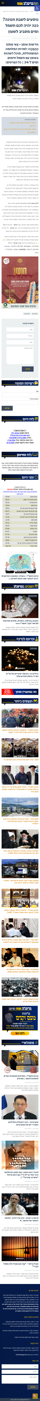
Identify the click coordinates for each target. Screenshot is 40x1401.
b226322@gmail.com (23, 1355)
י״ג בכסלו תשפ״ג (26, 38)
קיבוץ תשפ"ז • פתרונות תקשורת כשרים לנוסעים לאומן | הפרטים (21, 1077)
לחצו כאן (5, 1304)
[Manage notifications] (34, 1395)
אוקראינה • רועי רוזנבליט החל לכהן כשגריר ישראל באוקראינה (23, 1123)
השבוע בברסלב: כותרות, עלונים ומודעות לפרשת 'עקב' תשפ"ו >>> (20, 622)
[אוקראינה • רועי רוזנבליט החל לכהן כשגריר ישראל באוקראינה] (20, 1106)
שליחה (7, 408)
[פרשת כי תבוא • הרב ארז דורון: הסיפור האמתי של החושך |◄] (20, 1204)
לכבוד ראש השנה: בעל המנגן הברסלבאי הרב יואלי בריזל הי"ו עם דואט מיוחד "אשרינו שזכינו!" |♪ (21, 1175)
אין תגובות (15, 38)
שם (37, 391)
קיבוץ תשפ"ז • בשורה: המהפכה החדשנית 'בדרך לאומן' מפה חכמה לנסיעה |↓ (20, 577)
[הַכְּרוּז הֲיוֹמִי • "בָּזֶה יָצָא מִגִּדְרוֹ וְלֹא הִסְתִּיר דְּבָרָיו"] (20, 1248)
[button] (37, 8)
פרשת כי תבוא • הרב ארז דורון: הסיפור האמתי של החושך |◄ (21, 1219)
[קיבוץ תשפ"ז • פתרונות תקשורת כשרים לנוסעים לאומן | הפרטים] (20, 1061)
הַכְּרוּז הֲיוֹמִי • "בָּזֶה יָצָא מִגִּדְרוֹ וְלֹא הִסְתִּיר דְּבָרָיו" (20, 1265)
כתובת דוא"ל (34, 399)
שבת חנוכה (27, 314)
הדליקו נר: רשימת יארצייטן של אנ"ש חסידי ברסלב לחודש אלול (22, 675)
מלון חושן (34, 314)
